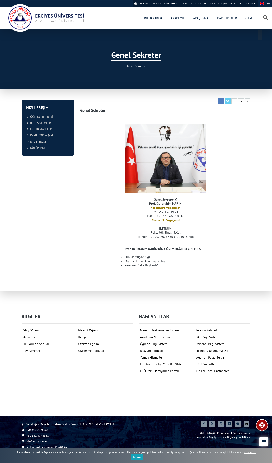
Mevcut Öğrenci (89, 330)
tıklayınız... (250, 452)
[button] (263, 441)
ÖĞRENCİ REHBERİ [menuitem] (41, 117)
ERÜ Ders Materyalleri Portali (159, 371)
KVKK (232, 3)
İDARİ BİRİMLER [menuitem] (227, 18)
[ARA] (265, 18)
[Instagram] (221, 424)
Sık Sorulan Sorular (36, 344)
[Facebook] (204, 424)
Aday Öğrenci (31, 330)
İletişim (83, 337)
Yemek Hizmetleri (152, 357)
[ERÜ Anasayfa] (46, 17)
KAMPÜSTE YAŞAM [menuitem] (41, 135)
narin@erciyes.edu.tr (165, 208)
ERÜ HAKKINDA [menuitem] (153, 18)
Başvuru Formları (151, 351)
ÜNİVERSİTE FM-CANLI (149, 3)
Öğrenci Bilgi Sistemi (154, 344)
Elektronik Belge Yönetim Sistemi (162, 364)
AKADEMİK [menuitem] (178, 18)
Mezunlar (29, 337)
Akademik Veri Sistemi (155, 337)
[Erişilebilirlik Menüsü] (262, 425)
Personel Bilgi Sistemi (210, 344)
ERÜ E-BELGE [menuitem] (37, 141)
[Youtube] (238, 424)
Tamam (137, 457)
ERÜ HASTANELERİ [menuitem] (41, 129)
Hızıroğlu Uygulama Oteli (213, 351)
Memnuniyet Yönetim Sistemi (160, 330)
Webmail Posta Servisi (210, 357)
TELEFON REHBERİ (247, 3)
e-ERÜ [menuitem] (249, 18)
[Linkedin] (229, 424)
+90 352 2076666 (36, 430)
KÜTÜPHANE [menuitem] (37, 148)
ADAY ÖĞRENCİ (171, 3)
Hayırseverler (31, 351)
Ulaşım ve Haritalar (91, 351)
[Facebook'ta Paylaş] (221, 101)
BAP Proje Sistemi (207, 337)
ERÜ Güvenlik (205, 364)
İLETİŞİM (222, 3)
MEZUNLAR (209, 3)
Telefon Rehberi (206, 330)
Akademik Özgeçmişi (165, 220)
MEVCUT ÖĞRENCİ (191, 3)
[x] (212, 424)
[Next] (246, 424)
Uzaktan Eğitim (88, 344)
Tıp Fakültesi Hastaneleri (213, 371)
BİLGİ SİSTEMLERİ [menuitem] (40, 123)
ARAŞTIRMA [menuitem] (201, 18)
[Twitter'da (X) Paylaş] (228, 101)
